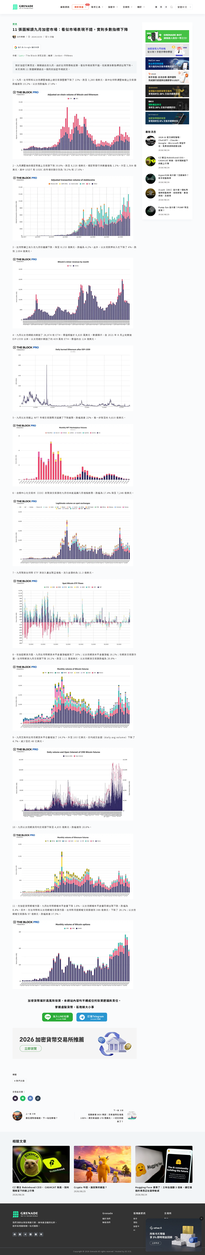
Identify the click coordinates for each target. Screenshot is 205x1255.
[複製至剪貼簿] (38, 1098)
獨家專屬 (79, 6)
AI (134, 1230)
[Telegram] (166, 7)
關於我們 (106, 1218)
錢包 (135, 1222)
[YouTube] (30, 1234)
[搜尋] (171, 7)
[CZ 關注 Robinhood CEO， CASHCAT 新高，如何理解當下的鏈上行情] (150, 161)
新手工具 (95, 6)
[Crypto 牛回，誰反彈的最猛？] (102, 1164)
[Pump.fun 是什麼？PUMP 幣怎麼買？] (150, 211)
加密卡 (111, 6)
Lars (21, 55)
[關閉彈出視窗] (201, 1218)
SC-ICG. (128, 1251)
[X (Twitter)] (20, 1234)
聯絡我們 (106, 1222)
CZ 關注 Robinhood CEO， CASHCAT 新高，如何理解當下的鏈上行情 (173, 160)
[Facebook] (161, 7)
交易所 (126, 6)
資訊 (15, 24)
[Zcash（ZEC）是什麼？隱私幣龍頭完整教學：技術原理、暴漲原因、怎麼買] (150, 193)
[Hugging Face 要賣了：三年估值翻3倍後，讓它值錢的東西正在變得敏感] (163, 1164)
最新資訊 (64, 6)
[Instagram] (156, 7)
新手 (135, 1218)
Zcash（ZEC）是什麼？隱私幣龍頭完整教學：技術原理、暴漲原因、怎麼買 (173, 192)
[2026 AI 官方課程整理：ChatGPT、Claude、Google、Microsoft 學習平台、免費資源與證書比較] (150, 141)
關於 (139, 6)
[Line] (23, 1098)
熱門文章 (19, 1080)
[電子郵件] (15, 1098)
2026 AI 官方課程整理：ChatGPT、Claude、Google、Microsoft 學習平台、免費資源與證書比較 (172, 141)
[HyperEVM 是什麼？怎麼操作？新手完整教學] (150, 179)
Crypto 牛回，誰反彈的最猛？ (90, 1187)
